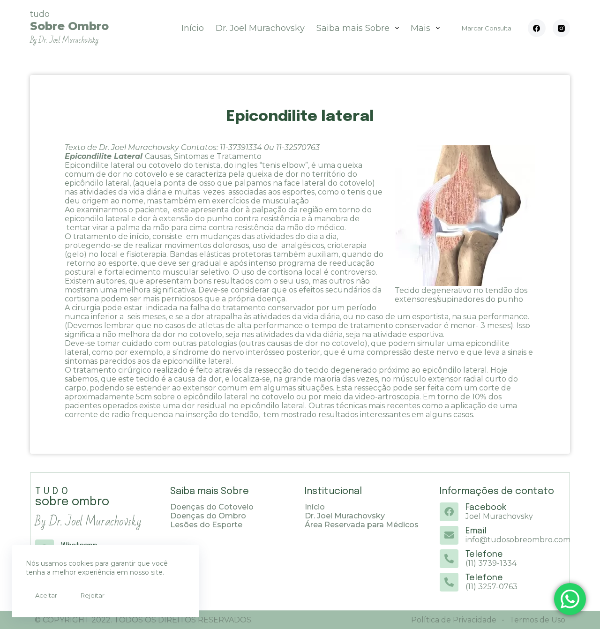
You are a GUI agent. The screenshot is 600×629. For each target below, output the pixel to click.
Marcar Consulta (486, 28)
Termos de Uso (536, 619)
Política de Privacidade (453, 619)
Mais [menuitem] (420, 28)
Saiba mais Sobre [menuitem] (353, 28)
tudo (69, 27)
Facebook (485, 507)
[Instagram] (561, 28)
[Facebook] (537, 28)
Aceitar (46, 595)
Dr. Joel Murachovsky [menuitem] (260, 28)
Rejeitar (93, 595)
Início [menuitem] (192, 28)
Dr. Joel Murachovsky (140, 147)
